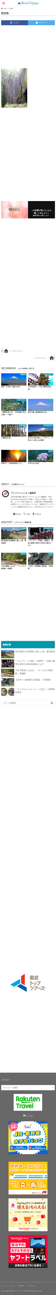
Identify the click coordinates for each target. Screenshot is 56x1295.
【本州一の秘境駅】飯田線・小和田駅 (33, 679)
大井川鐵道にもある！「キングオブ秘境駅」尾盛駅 (34, 672)
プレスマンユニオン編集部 (23, 493)
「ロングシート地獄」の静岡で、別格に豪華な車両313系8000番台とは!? (35, 662)
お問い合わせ (31, 1285)
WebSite (18, 514)
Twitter (28, 514)
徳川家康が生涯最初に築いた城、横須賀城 (35, 651)
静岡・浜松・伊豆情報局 (20, 1291)
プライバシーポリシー (8, 1285)
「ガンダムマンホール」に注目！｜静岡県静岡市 (35, 691)
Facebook (38, 514)
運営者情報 (21, 1285)
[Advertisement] (28, 46)
